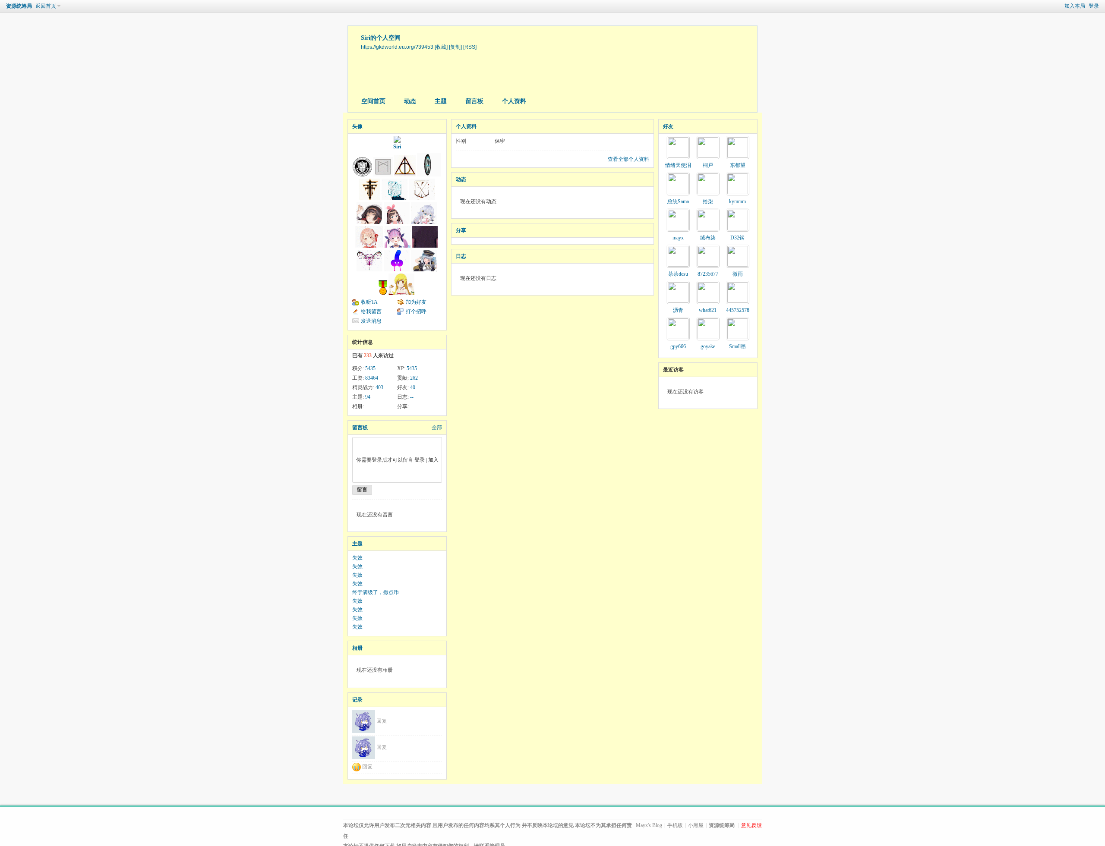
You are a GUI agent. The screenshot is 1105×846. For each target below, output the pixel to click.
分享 (461, 230)
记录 (357, 700)
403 (379, 387)
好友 (668, 126)
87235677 (708, 274)
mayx (678, 238)
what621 (708, 310)
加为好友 (416, 302)
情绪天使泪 (678, 165)
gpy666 (678, 346)
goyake (708, 346)
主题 (441, 101)
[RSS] (470, 47)
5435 (370, 368)
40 (412, 387)
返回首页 (45, 6)
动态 (410, 101)
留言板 (474, 101)
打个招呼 (416, 311)
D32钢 (737, 238)
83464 (371, 378)
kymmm (737, 201)
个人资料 (514, 101)
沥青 (678, 310)
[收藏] (441, 47)
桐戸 (708, 165)
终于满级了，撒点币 (375, 592)
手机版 (675, 825)
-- (412, 397)
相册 (357, 648)
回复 (381, 721)
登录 (1094, 6)
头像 (357, 126)
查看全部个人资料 (628, 159)
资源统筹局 (19, 6)
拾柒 (708, 201)
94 (367, 397)
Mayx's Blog (649, 825)
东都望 (737, 165)
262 (414, 378)
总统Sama (678, 201)
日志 (461, 256)
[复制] (455, 47)
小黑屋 (696, 825)
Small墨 (737, 346)
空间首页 (373, 101)
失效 (357, 558)
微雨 (737, 274)
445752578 (737, 310)
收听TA (369, 302)
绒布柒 (708, 238)
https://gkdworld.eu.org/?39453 (397, 47)
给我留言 (371, 311)
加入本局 (1074, 6)
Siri (397, 147)
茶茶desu (678, 274)
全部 (437, 428)
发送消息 (371, 321)
